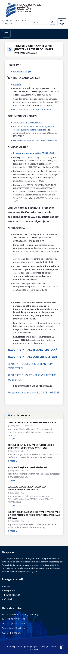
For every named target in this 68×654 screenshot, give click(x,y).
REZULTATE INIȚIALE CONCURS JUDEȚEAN (32, 356)
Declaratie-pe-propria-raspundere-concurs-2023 (35, 140)
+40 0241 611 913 (12, 21)
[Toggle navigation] (6, 34)
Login (62, 23)
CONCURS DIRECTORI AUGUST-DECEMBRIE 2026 (32, 422)
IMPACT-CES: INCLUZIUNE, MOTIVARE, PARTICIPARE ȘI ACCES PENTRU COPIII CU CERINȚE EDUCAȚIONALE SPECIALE (34, 514)
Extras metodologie (22, 71)
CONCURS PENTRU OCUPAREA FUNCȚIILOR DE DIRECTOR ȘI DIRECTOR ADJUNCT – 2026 (31, 446)
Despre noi (9, 590)
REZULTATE (14, 364)
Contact (8, 599)
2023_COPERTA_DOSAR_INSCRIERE (28, 122)
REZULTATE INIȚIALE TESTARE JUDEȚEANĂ (32, 349)
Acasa (7, 586)
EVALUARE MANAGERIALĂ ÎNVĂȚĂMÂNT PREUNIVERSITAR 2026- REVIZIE (28, 488)
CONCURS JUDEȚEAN (34, 364)
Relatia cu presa (12, 594)
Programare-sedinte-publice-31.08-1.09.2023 (33, 392)
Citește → (12, 438)
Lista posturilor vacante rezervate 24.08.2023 (33, 109)
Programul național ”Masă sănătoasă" (28, 467)
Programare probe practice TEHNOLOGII (33, 153)
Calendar (17, 84)
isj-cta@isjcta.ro (17, 628)
